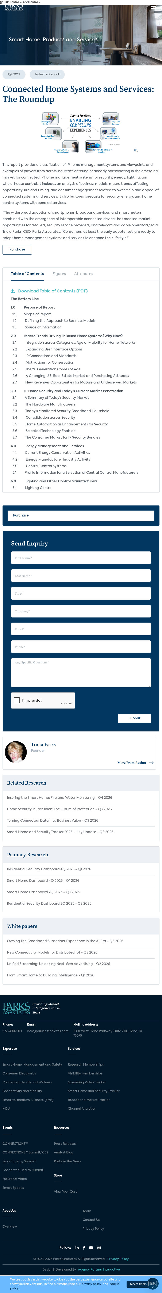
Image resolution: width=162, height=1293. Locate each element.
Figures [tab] (59, 274)
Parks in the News (67, 1161)
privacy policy (91, 1284)
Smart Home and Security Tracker (94, 1091)
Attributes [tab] (83, 274)
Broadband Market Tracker (89, 1100)
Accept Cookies (139, 1284)
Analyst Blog (63, 1152)
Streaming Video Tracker (87, 1082)
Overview (10, 1226)
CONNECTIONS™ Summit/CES (25, 1152)
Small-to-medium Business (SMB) (28, 1100)
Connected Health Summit (23, 1170)
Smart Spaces (13, 1187)
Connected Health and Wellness (27, 1082)
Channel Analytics (82, 1108)
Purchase (17, 249)
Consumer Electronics (19, 1073)
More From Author (131, 762)
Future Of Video (15, 1179)
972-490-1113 (12, 1031)
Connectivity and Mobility (22, 1091)
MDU (6, 1108)
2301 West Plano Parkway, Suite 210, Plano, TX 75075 (107, 1033)
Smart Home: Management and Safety (32, 1064)
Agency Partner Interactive (99, 1269)
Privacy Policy (93, 1228)
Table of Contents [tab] (27, 274)
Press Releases (65, 1143)
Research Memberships (86, 1064)
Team (87, 1211)
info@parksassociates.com (47, 1031)
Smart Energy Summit (19, 1161)
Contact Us (91, 1219)
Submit (134, 718)
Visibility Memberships (85, 1073)
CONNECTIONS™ (15, 1143)
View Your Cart (65, 1191)
